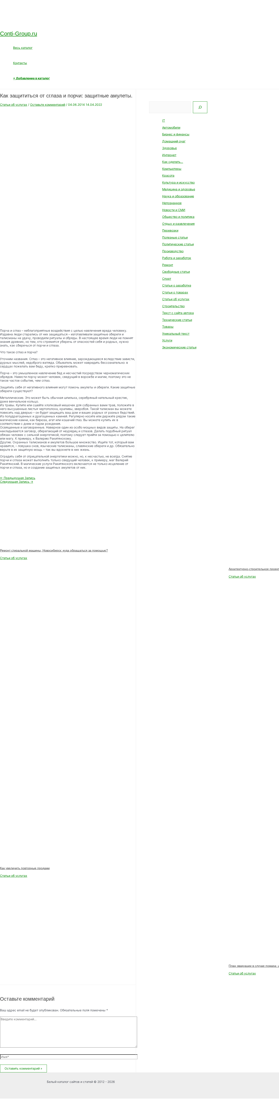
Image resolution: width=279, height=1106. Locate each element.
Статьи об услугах (13, 104)
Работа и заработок (176, 258)
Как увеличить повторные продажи (25, 868)
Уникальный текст (175, 333)
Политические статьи (178, 244)
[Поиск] (200, 107)
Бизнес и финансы (175, 134)
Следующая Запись (16, 481)
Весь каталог (22, 47)
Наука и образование (178, 196)
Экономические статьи (179, 347)
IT (163, 120)
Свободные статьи (176, 271)
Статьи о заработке (176, 285)
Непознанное (172, 203)
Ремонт (167, 265)
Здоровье (169, 148)
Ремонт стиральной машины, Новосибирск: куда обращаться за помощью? (54, 550)
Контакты (20, 63)
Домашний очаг (173, 141)
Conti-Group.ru (18, 33)
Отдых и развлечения (178, 223)
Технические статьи (177, 320)
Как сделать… (172, 162)
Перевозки (170, 230)
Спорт (166, 278)
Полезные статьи (175, 237)
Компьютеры (171, 169)
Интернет (169, 155)
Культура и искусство (178, 182)
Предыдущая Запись (17, 478)
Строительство (173, 306)
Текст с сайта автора (178, 313)
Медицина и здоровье (178, 189)
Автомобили (171, 127)
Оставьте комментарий (47, 104)
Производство (173, 251)
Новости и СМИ (173, 210)
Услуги (167, 340)
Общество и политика (178, 216)
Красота (168, 175)
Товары (168, 326)
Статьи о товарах (175, 292)
